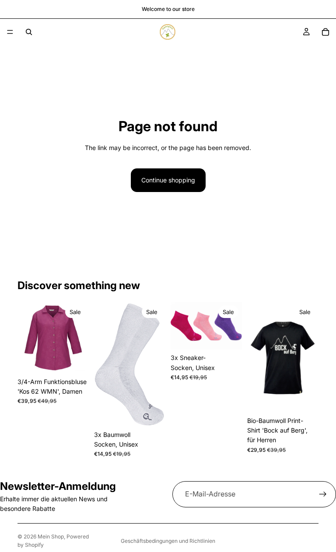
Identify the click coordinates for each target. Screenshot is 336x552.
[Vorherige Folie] (27, 337)
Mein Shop (51, 536)
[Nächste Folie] (79, 337)
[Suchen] (28, 32)
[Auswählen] (75, 360)
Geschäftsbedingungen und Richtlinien (168, 541)
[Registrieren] (323, 494)
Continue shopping (168, 180)
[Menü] (10, 32)
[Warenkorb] (325, 32)
